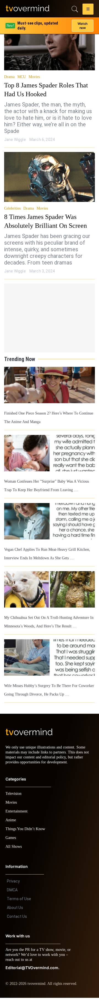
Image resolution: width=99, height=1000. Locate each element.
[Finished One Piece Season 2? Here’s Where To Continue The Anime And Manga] (49, 385)
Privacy (13, 883)
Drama (9, 77)
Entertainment (18, 813)
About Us (15, 910)
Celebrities (13, 208)
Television (14, 795)
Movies (33, 77)
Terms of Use (19, 901)
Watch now (82, 24)
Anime (11, 822)
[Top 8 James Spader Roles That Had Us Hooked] (49, 45)
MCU (20, 77)
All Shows (14, 848)
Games (12, 840)
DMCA (12, 892)
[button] (88, 10)
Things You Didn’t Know (27, 831)
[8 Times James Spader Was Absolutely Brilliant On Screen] (49, 177)
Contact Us (17, 918)
